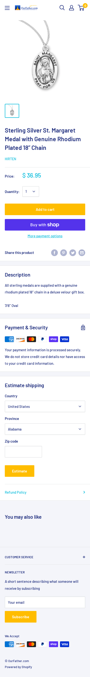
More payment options (45, 236)
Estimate (19, 471)
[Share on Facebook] (54, 252)
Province (12, 418)
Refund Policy (15, 492)
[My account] (71, 7)
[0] (81, 8)
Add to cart (45, 209)
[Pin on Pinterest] (63, 252)
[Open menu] (7, 8)
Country (11, 396)
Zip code (11, 441)
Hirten (10, 159)
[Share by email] (81, 252)
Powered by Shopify (18, 667)
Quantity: (12, 191)
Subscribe (20, 616)
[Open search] (62, 7)
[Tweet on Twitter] (72, 252)
